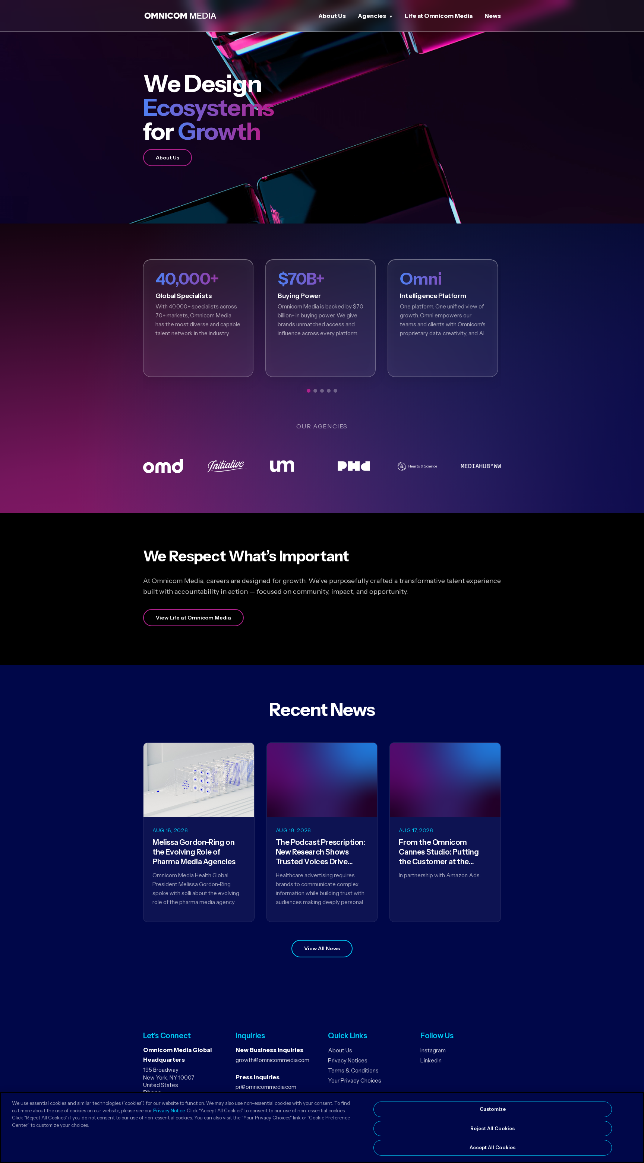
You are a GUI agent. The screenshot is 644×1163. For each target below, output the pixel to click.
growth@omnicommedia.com (272, 1060)
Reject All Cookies (492, 1128)
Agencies (372, 16)
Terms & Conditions (353, 1070)
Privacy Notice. (169, 1110)
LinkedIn (431, 1060)
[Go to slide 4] (329, 391)
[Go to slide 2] (315, 391)
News (492, 16)
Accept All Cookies (492, 1147)
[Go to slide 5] (335, 391)
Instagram (433, 1050)
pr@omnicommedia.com (266, 1086)
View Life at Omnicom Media (193, 617)
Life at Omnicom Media (439, 16)
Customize (493, 1109)
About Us (332, 16)
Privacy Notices (347, 1060)
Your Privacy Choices (354, 1080)
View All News (322, 948)
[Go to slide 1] (308, 391)
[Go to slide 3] (322, 391)
